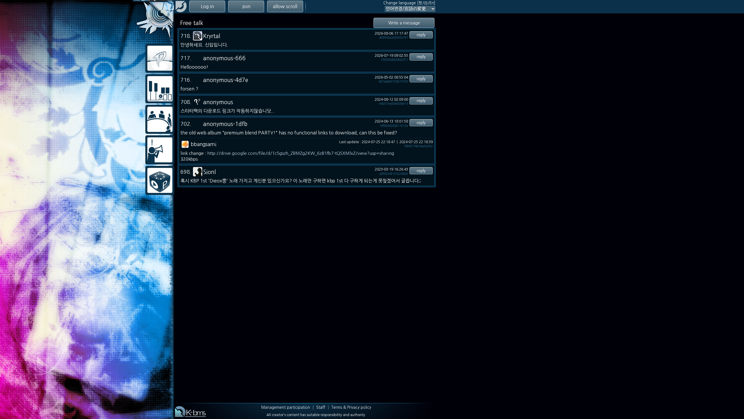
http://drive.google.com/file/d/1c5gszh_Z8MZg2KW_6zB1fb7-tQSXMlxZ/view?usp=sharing (300, 153)
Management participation (285, 407)
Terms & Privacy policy (351, 407)
